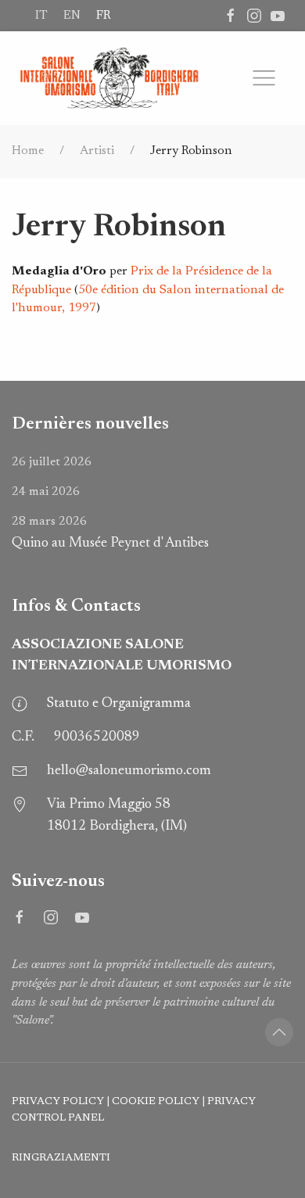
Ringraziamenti (61, 1158)
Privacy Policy (58, 1101)
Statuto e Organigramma (119, 704)
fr (103, 15)
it (41, 15)
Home (28, 151)
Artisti (97, 151)
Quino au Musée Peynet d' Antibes (110, 533)
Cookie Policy (155, 1101)
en (72, 15)
